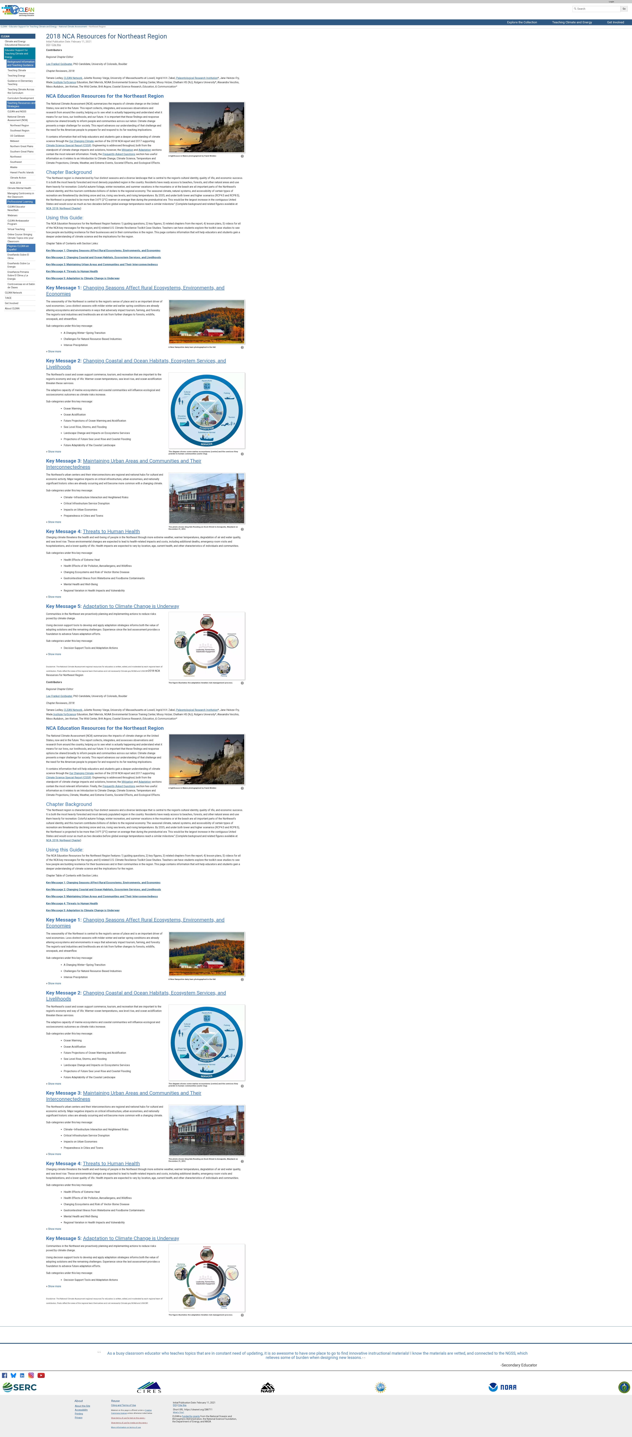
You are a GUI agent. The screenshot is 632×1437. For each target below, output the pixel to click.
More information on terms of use (126, 1427)
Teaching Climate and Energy (573, 22)
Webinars (12, 215)
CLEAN (3, 26)
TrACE (8, 298)
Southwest (16, 162)
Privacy (78, 1417)
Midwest (14, 141)
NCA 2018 (15, 183)
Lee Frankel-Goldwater (59, 64)
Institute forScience (64, 82)
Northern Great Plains (21, 146)
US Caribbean (17, 136)
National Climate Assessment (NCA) (18, 118)
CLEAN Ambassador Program (18, 222)
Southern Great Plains (22, 151)
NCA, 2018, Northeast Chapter (63, 208)
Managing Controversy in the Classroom (21, 195)
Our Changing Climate (81, 141)
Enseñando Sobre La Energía (19, 265)
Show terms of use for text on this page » (128, 1418)
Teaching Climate (17, 70)
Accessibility (81, 1410)
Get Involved (616, 22)
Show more (54, 351)
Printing (79, 1413)
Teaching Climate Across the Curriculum (21, 91)
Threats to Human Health (111, 531)
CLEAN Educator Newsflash (16, 208)
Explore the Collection (523, 22)
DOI (48, 44)
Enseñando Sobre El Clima (18, 256)
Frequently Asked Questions (119, 154)
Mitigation (127, 149)
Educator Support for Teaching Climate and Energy (33, 26)
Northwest (15, 156)
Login (611, 2)
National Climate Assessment (73, 26)
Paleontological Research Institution (197, 78)
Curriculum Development (21, 98)
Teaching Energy (16, 75)
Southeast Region (19, 130)
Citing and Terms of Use (123, 1405)
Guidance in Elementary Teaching (20, 83)
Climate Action (18, 177)
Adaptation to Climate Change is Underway (131, 606)
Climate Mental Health (19, 188)
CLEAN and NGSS (17, 111)
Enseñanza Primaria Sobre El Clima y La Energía (18, 275)
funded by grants (191, 1416)
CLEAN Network (73, 78)
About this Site (82, 1406)
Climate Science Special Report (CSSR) (68, 145)
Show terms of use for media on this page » (129, 1423)
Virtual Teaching (16, 229)
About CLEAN (12, 308)
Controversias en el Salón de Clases (21, 286)
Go (624, 8)
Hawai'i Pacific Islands (22, 172)
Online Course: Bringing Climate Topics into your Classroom (21, 238)
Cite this (56, 44)
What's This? (178, 1412)
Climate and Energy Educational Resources (17, 43)
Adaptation (145, 149)
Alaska (13, 167)
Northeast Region (19, 125)
